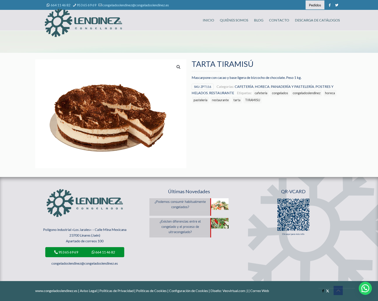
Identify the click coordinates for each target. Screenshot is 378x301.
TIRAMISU (252, 100)
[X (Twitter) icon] (327, 291)
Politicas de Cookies (151, 291)
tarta (236, 100)
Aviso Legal (88, 291)
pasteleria (200, 100)
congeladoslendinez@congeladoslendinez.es (135, 5)
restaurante (220, 100)
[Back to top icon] (338, 290)
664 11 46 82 (60, 5)
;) (247, 291)
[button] (178, 67)
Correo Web (259, 291)
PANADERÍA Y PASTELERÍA (292, 86)
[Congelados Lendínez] (83, 27)
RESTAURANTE (221, 93)
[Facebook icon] (323, 291)
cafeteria (261, 93)
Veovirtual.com (234, 291)
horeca (330, 93)
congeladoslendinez (306, 93)
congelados (280, 93)
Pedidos (315, 5)
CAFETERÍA (244, 86)
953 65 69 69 (86, 5)
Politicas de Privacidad (116, 291)
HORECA (262, 86)
